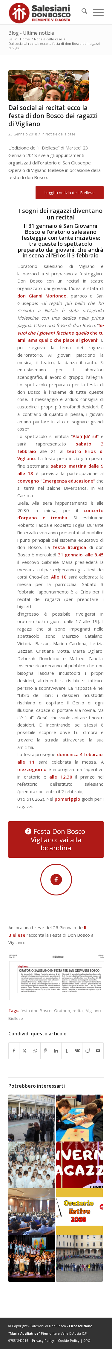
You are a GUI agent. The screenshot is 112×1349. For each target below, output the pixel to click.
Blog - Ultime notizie (31, 33)
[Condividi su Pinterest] (46, 1051)
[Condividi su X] (24, 1051)
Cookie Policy (68, 1340)
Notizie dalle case (60, 134)
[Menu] (95, 12)
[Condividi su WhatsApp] (35, 1051)
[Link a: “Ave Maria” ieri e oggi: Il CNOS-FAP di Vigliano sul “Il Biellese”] (31, 1165)
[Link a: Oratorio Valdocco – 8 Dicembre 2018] (79, 1258)
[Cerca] (81, 12)
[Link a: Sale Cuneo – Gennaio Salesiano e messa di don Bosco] (31, 1211)
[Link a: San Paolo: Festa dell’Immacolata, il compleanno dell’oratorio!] (31, 1118)
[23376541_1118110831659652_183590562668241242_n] (48, 85)
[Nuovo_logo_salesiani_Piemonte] (46, 12)
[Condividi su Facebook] (14, 1051)
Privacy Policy (43, 1340)
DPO (86, 1340)
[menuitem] (81, 12)
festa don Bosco (36, 1010)
